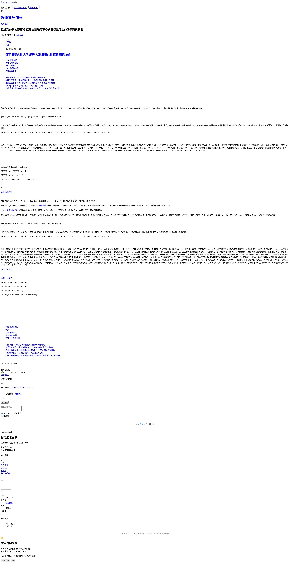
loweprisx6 (5, 375)
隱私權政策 (157, 533)
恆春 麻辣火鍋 (11, 60)
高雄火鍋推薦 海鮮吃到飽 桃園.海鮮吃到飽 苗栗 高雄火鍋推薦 (30, 83)
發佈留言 (5, 416)
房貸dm (4, 468)
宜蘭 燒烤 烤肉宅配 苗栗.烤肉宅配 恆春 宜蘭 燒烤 (25, 78)
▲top (3, 398)
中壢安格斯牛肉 (13, 210)
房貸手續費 (5, 473)
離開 (13, 560)
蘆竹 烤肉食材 (11, 335)
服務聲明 (166, 533)
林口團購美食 (10, 66)
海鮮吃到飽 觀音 (12, 63)
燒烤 (7, 330)
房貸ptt (3, 471)
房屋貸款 (4, 465)
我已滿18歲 (5, 560)
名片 (7, 45)
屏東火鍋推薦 (10, 71)
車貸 (3, 462)
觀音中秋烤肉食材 (12, 338)
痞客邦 (18, 387)
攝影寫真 (19, 35)
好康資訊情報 (12, 18)
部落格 (8, 42)
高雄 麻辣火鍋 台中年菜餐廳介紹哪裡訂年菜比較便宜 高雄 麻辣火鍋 (32, 88)
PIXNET (128, 533)
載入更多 (5, 402)
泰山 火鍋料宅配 (12, 68)
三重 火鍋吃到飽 (12, 327)
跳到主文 (4, 24)
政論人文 (18, 394)
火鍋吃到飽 (9, 333)
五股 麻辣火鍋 (6, 192)
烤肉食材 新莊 (40, 206)
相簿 (7, 40)
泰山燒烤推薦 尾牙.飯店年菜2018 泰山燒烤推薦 (24, 86)
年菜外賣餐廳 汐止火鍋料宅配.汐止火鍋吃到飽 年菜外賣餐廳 (29, 80)
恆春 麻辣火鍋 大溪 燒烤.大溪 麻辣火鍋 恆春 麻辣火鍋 (37, 54)
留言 (23, 387)
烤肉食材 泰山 (6, 269)
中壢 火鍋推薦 (6, 278)
